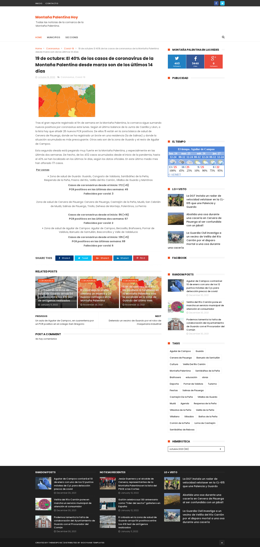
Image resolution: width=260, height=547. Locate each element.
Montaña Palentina (180, 370)
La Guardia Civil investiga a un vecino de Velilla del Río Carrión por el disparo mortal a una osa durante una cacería (194, 240)
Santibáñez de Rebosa (182, 429)
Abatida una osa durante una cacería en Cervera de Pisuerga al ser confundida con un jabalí (203, 220)
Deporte (174, 383)
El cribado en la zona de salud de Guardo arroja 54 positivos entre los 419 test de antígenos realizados (55, 295)
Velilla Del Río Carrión (194, 364)
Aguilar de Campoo (180, 351)
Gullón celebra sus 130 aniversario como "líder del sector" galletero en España (139, 503)
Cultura (174, 364)
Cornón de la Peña (180, 423)
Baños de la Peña (208, 416)
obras (205, 377)
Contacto (51, 3)
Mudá (173, 403)
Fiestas (174, 390)
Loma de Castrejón (205, 423)
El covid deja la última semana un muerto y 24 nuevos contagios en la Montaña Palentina (95, 295)
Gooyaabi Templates (92, 542)
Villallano (175, 416)
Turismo (212, 383)
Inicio (38, 3)
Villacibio (189, 416)
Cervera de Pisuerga (181, 357)
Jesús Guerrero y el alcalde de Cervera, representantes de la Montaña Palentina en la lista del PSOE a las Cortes (137, 484)
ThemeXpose (55, 542)
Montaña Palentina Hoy (56, 17)
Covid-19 (69, 48)
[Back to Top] (222, 542)
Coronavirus (53, 48)
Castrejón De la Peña (181, 396)
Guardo (200, 351)
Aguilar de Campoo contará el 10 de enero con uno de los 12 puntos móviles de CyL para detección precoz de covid (204, 286)
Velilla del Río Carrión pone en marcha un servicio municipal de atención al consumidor (205, 305)
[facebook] (216, 3)
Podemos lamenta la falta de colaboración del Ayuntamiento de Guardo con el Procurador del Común (205, 325)
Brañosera (175, 377)
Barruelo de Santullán (208, 357)
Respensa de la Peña (205, 403)
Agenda (185, 403)
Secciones (71, 37)
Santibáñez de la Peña (207, 370)
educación (191, 377)
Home (38, 37)
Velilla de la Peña (205, 409)
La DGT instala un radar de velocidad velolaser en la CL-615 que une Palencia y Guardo (205, 201)
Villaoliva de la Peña (180, 409)
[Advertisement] (160, 20)
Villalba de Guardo (207, 396)
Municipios (53, 37)
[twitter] (222, 3)
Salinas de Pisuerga (193, 390)
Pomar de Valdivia (193, 383)
